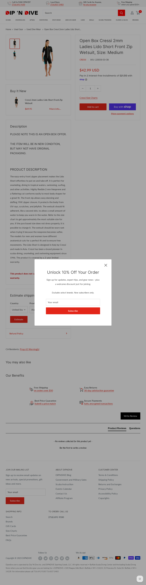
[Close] (105, 265)
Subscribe (73, 310)
